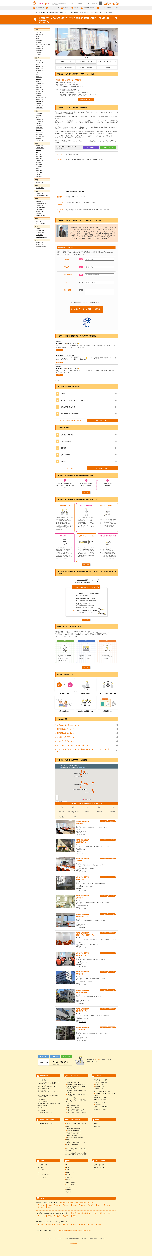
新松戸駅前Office (40, 42)
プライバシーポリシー (43, 1177)
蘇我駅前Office (39, 46)
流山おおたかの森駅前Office (43, 44)
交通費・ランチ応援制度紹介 (101, 1107)
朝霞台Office (39, 164)
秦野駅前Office (39, 108)
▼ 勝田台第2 (111, 811)
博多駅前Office (39, 244)
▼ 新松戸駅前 (61, 811)
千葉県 (89, 12)
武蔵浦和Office (39, 160)
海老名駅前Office (40, 103)
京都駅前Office (39, 193)
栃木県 (83, 1205)
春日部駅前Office (40, 148)
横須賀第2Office (40, 83)
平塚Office (38, 75)
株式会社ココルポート (76, 1243)
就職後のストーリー (71, 1139)
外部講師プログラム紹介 (100, 1109)
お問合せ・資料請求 (99, 1165)
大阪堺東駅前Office (40, 215)
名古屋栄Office (39, 235)
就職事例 (68, 1126)
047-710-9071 (82, 927)
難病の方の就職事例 (72, 1135)
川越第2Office (39, 156)
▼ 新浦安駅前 (61, 817)
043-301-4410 (82, 834)
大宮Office (38, 150)
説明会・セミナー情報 (66, 61)
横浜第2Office (39, 87)
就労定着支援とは (42, 1110)
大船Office (38, 79)
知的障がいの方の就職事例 (74, 1133)
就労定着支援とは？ (64, 711)
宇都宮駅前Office (40, 188)
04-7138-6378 (82, 947)
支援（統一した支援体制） (74, 1107)
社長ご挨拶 (41, 1169)
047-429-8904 (82, 908)
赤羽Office (38, 117)
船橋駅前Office (39, 34)
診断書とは (42, 1099)
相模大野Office (39, 99)
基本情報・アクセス (87, 61)
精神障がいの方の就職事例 (74, 1128)
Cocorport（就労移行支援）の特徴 (76, 1084)
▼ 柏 (86, 807)
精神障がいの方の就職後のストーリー (76, 1142)
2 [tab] (87, 57)
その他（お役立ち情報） (72, 1144)
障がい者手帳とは (44, 1101)
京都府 (91, 1205)
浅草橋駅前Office (40, 119)
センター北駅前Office (41, 97)
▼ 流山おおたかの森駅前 (73, 812)
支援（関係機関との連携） (74, 1105)
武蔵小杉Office (39, 62)
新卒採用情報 (97, 1126)
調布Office (38, 130)
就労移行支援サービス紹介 (100, 1080)
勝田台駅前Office (40, 48)
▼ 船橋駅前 (74, 807)
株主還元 (68, 1169)
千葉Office (38, 32)
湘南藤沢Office (39, 66)
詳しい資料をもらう (91, 147)
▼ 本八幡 (73, 817)
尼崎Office (38, 221)
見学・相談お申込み (99, 1167)
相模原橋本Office (40, 101)
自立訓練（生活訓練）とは (45, 1112)
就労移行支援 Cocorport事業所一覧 (47, 1202)
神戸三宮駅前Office (40, 223)
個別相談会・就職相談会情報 (45, 1123)
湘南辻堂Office (39, 68)
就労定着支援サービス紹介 (100, 1097)
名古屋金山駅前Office (41, 230)
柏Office (38, 36)
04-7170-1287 (82, 871)
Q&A (117, 7)
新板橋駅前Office (40, 121)
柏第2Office (38, 38)
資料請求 (44, 1056)
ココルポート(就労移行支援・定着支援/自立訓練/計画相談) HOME (50, 12)
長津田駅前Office (40, 95)
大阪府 (99, 1205)
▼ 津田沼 (111, 807)
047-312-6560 (82, 1022)
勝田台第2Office (40, 50)
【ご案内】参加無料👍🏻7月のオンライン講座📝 (67, 368)
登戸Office (38, 64)
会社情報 (49, 1238)
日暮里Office (39, 115)
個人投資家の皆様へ (71, 1182)
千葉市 (94, 12)
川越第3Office (39, 158)
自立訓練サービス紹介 (99, 1099)
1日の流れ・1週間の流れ (101, 1082)
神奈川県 (41, 1205)
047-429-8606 (82, 853)
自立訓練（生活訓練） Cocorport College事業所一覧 (52, 1222)
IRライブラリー (70, 1174)
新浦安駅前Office (40, 52)
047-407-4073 (82, 984)
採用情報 (94, 3)
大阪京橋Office (39, 205)
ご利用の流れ (98, 1104)
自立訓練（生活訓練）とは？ (86, 711)
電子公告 (68, 1189)
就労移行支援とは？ (86, 693)
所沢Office (38, 168)
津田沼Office (39, 40)
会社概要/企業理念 (43, 1165)
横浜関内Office (39, 89)
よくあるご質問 (70, 1184)
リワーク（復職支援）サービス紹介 (103, 1091)
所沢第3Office (39, 172)
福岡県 (50, 1207)
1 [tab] (85, 57)
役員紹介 (40, 1167)
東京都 (58, 1205)
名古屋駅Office (39, 228)
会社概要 (80, 3)
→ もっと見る (58, 380)
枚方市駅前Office (40, 213)
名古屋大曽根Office (40, 233)
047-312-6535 (82, 1040)
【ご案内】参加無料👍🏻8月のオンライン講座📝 (67, 343)
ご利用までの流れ (99, 1086)
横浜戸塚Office (39, 91)
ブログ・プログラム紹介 (66, 67)
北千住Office (39, 113)
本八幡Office (39, 55)
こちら (74, 254)
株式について (69, 1177)
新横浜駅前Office (40, 93)
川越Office (38, 154)
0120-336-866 (60, 1061)
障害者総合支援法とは (43, 1088)
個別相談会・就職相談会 (89, 7)
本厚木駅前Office (40, 105)
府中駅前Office (39, 132)
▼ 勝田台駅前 (99, 811)
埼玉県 (66, 1205)
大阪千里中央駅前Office (41, 207)
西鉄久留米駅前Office (41, 246)
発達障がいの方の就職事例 (74, 1130)
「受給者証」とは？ (108, 711)
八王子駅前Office (40, 134)
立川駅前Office (39, 140)
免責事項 (68, 1192)
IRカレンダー (69, 1179)
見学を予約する (109, 147)
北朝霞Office (39, 166)
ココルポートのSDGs (43, 1174)
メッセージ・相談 (108, 62)
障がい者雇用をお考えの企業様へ (72, 1238)
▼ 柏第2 (99, 807)
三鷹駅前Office (39, 128)
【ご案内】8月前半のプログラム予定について (67, 356)
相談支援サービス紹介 (99, 1102)
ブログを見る (112, 821)
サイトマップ (84, 1238)
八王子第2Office (40, 136)
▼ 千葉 (61, 807)
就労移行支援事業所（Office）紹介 (77, 12)
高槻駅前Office (39, 211)
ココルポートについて (71, 1080)
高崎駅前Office (39, 182)
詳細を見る (60, 350)
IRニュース (68, 1165)
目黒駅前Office (39, 123)
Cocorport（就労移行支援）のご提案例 (77, 1090)
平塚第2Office (39, 77)
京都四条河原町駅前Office (42, 195)
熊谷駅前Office (39, 176)
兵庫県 (108, 1205)
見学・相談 (102, 1238)
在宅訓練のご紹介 (99, 1088)
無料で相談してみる (101, 420)
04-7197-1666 (82, 890)
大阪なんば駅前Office (41, 203)
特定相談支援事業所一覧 (44, 1230)
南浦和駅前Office (40, 162)
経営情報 (68, 1167)
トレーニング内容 (99, 1084)
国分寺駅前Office (40, 138)
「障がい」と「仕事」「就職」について (76, 1123)
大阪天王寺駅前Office (41, 209)
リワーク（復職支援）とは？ (108, 693)
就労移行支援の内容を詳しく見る (69, 420)
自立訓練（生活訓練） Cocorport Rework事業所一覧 (52, 1213)
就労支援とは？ (64, 693)
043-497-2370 (82, 1003)
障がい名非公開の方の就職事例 (75, 1137)
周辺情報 (108, 67)
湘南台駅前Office (40, 70)
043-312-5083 (82, 966)
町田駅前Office (39, 125)
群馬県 (74, 1205)
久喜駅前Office (39, 174)
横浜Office (38, 85)
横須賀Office (39, 81)
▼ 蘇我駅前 (86, 811)
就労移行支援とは (42, 1080)
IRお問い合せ (69, 1187)
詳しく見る (70, 468)
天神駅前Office (39, 242)
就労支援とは (41, 1107)
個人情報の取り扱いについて (79, 302)
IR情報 (87, 3)
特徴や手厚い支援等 (87, 67)
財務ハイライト (70, 1172)
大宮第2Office (39, 152)
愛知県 (41, 1207)
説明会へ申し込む (85, 99)
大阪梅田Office (39, 201)
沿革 (39, 1172)
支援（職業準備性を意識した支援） (76, 1110)
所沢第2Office (39, 170)
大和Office (38, 72)
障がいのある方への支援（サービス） (47, 1086)
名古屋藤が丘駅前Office (41, 237)
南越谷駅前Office (40, 146)
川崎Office (38, 60)
